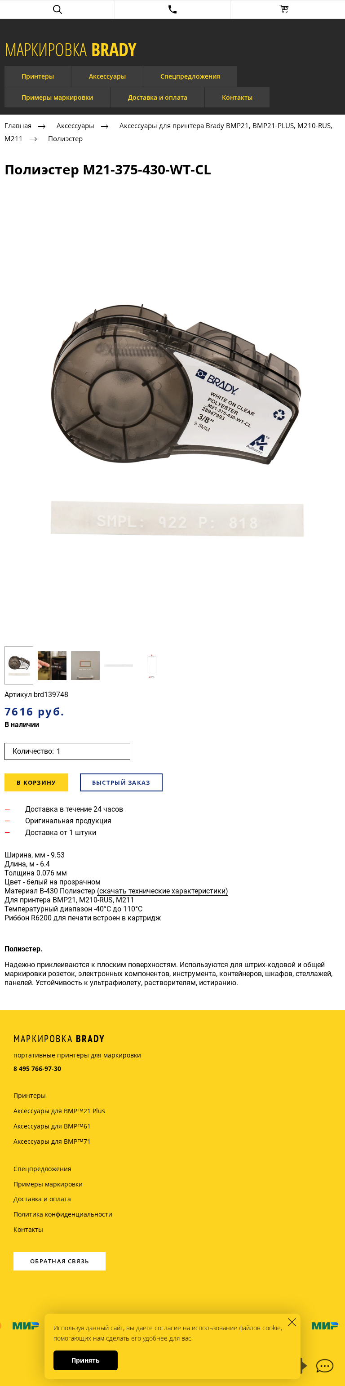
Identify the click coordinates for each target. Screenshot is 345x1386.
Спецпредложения (190, 76)
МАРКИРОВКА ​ (70, 49)
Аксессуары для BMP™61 (52, 1126)
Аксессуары (107, 76)
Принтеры (38, 76)
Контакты (237, 97)
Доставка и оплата (157, 97)
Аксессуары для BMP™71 (52, 1141)
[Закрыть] (292, 1322)
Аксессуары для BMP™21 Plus (59, 1110)
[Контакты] (172, 9)
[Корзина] (287, 9)
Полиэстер (65, 138)
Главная (17, 125)
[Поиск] (57, 9)
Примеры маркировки (57, 97)
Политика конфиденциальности (62, 1214)
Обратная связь (59, 1261)
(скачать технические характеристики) (162, 891)
